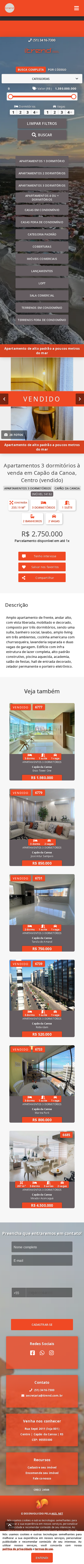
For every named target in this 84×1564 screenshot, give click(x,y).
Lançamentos (42, 271)
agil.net (57, 1513)
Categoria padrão (42, 234)
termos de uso (44, 1549)
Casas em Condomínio (42, 210)
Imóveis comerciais (42, 259)
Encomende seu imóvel (42, 1473)
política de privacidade (17, 1549)
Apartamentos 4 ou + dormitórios (42, 197)
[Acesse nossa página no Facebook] (32, 1353)
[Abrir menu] (76, 8)
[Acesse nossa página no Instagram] (51, 1353)
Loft (42, 283)
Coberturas (42, 246)
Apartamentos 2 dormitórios (42, 173)
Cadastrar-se (42, 1325)
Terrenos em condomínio (42, 308)
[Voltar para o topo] (9, 1525)
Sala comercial (42, 295)
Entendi (42, 1558)
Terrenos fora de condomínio (42, 320)
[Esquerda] (4, 398)
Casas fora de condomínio (42, 222)
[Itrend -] (42, 51)
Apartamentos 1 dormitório (42, 161)
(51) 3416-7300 (44, 40)
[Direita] (80, 398)
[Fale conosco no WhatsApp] (42, 1353)
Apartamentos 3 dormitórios (42, 185)
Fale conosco (42, 1478)
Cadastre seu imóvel (42, 1467)
